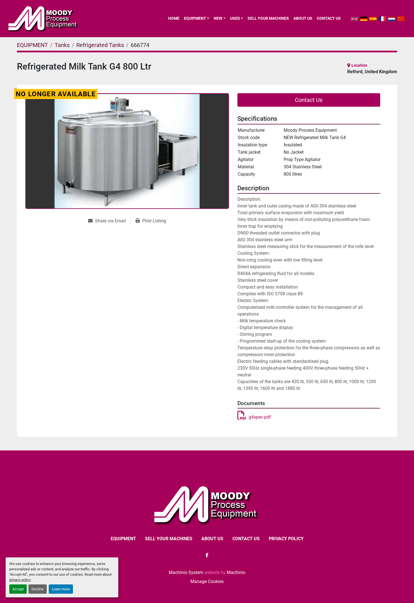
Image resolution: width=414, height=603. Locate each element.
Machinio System (186, 572)
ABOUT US (302, 18)
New (218, 18)
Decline (38, 589)
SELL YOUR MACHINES (268, 18)
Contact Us (308, 100)
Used (235, 18)
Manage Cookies (207, 581)
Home (173, 18)
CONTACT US (329, 18)
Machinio (236, 572)
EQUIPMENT (195, 18)
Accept (18, 589)
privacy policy (19, 580)
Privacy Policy (286, 538)
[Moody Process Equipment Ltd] (207, 504)
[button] (196, 18)
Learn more (61, 589)
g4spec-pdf (260, 417)
